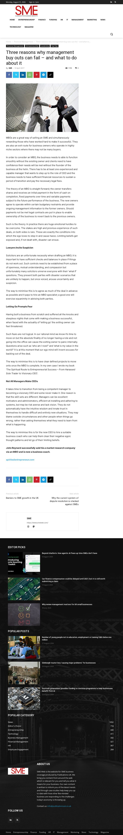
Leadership (45, 46)
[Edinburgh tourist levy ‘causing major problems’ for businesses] (24, 673)
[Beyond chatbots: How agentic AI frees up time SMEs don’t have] (24, 563)
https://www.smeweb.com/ (37, 523)
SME (10, 68)
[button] (111, 34)
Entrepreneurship (32, 46)
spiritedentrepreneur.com (20, 459)
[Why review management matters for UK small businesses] (24, 614)
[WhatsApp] (30, 75)
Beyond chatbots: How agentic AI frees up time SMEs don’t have (69, 553)
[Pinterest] (37, 75)
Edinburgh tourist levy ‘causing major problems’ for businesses (69, 663)
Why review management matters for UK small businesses (67, 604)
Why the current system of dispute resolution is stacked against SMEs (64, 501)
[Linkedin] (111, 2)
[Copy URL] (50, 75)
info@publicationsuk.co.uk (59, 806)
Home (8, 41)
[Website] (29, 527)
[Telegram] (43, 75)
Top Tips (54, 46)
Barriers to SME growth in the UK (22, 498)
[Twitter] (115, 2)
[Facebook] (9, 75)
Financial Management (23, 41)
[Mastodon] (34, 527)
